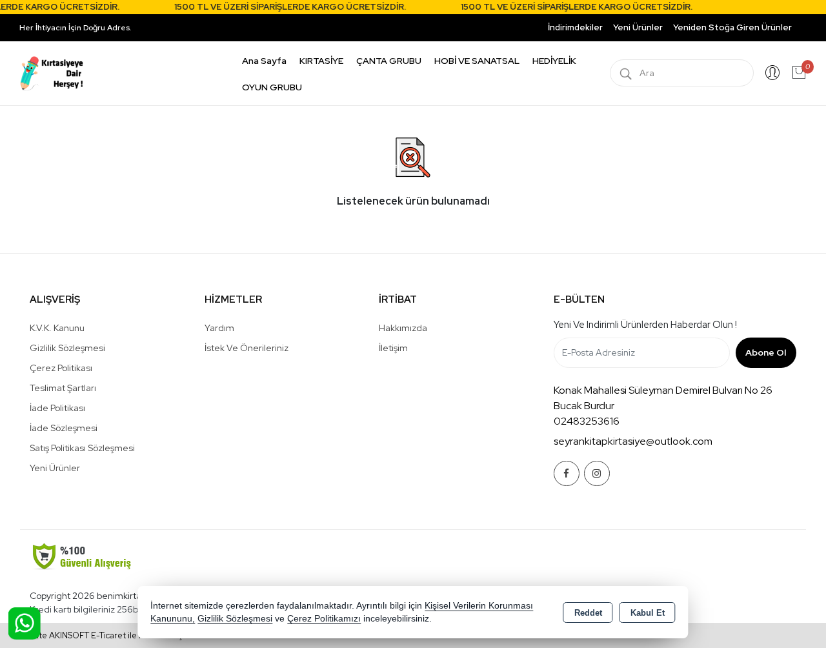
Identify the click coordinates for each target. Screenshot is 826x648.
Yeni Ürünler (55, 468)
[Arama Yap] (626, 73)
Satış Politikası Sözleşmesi (82, 448)
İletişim (393, 348)
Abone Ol (765, 352)
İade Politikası (57, 408)
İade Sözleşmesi (63, 428)
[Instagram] (597, 473)
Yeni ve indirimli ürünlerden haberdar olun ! (645, 324)
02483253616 (587, 421)
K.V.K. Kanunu (57, 328)
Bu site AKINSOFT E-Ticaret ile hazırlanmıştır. (106, 635)
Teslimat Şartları (63, 388)
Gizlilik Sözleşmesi (67, 348)
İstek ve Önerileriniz (246, 348)
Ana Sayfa (264, 60)
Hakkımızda (403, 328)
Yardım (219, 328)
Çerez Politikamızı (324, 618)
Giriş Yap (772, 72)
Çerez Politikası (61, 368)
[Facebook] (566, 473)
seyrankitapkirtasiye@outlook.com (633, 441)
